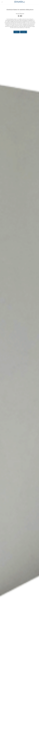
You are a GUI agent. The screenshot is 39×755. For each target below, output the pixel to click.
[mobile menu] (2, 2)
